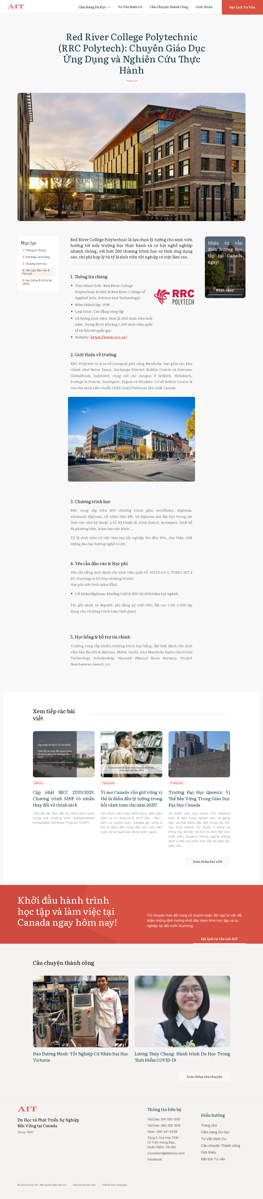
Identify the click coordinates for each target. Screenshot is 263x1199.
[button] (94, 7)
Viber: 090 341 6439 (162, 1132)
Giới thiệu (208, 1152)
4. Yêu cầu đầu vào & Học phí (36, 272)
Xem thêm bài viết (207, 861)
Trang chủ (209, 1125)
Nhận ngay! (225, 290)
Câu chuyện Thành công (220, 1146)
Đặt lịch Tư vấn (213, 1159)
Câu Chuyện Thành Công (169, 6)
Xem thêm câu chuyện (204, 1076)
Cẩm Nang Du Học (92, 7)
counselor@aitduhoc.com (166, 1153)
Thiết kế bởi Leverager (114, 1184)
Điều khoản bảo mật (84, 1184)
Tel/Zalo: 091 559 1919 (163, 1119)
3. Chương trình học (35, 263)
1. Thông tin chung (34, 250)
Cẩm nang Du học (215, 1132)
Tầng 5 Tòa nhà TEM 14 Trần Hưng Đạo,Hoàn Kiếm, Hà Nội (162, 1142)
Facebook (154, 1159)
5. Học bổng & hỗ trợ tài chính (37, 282)
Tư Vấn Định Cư (130, 6)
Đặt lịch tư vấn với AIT (219, 938)
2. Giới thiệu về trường (36, 257)
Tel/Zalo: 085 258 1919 (163, 1125)
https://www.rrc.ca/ (108, 337)
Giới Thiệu (204, 6)
